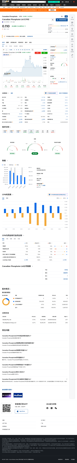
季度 (7, 198)
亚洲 (50, 7)
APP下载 (4, 423)
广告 (42, 423)
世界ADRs (32, 7)
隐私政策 (67, 459)
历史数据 (15, 46)
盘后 (27, 7)
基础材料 (65, 272)
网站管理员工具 (6, 429)
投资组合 (4, 426)
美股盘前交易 (22, 7)
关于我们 (43, 420)
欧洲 (44, 7)
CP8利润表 (6, 194)
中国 (12, 7)
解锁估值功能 (63, 25)
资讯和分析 (14, 42)
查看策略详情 (30, 36)
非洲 (53, 7)
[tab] (5, 131)
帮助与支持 (43, 426)
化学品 (66, 269)
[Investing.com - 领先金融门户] (5, 1)
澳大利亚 (65, 279)
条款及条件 (60, 459)
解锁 (27, 260)
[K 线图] (3, 50)
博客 (3, 420)
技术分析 (5, 127)
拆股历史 (21, 46)
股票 (4, 7)
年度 (3, 198)
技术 (26, 42)
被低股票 (62, 7)
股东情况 (5, 289)
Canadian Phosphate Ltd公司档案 (16, 266)
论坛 (30, 42)
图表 (7, 42)
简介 (7, 46)
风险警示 (73, 459)
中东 (47, 7)
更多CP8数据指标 (63, 93)
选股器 (8, 7)
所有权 (10, 46)
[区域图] (6, 50)
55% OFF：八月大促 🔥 (54, 1)
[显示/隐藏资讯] (32, 50)
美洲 (41, 7)
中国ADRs (37, 7)
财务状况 (20, 42)
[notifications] (71, 2)
